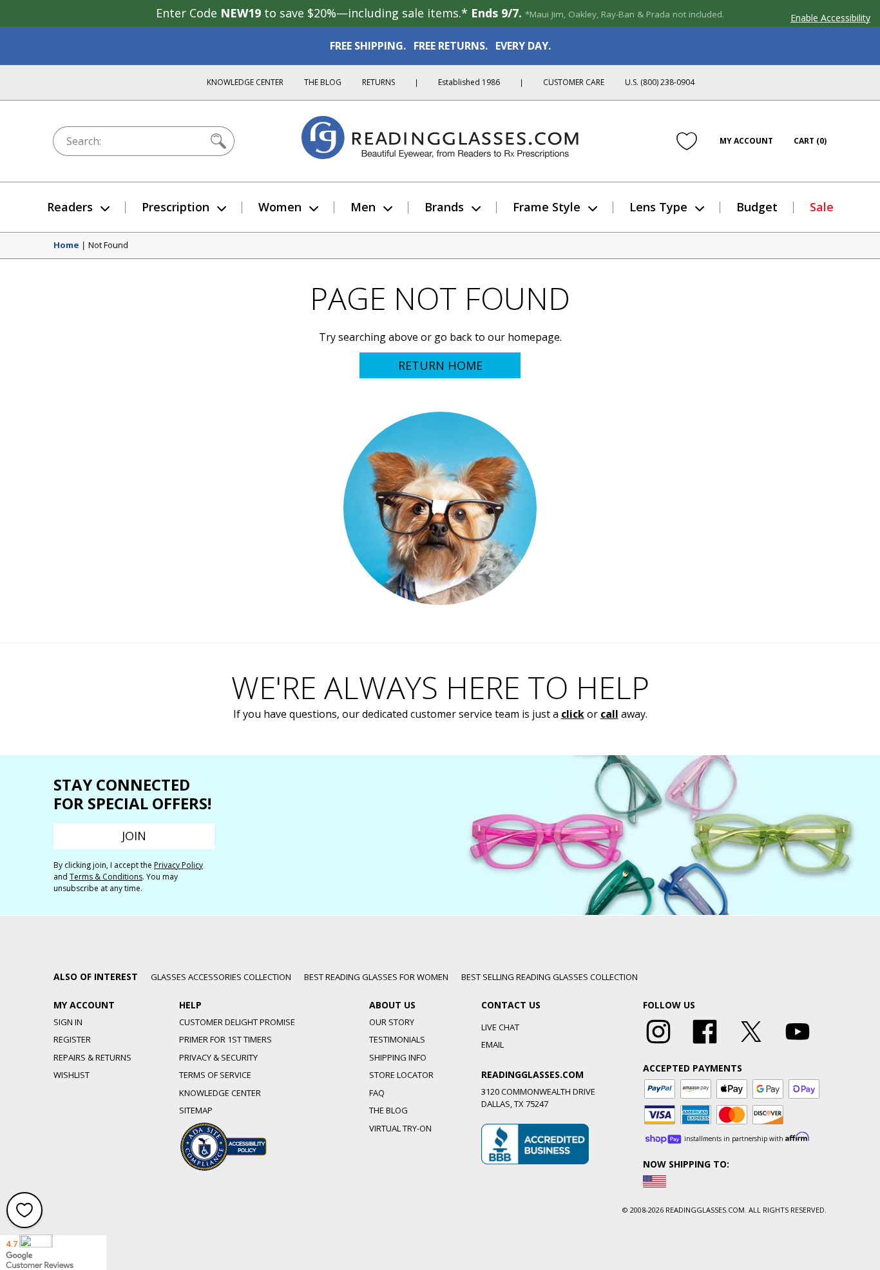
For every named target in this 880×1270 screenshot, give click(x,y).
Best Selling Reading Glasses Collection (549, 977)
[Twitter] (751, 1044)
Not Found (108, 245)
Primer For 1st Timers (225, 1039)
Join (134, 835)
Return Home (440, 365)
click (572, 714)
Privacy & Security (218, 1057)
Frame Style (546, 207)
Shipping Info (397, 1057)
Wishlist (71, 1075)
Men (363, 207)
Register (72, 1039)
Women (279, 207)
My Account (746, 140)
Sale (822, 207)
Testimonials (397, 1039)
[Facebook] (704, 1044)
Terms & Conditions (106, 876)
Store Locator (401, 1075)
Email (492, 1044)
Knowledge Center (245, 82)
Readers (70, 207)
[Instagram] (658, 1044)
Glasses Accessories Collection (221, 977)
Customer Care (573, 82)
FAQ (377, 1093)
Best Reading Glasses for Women (376, 977)
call (609, 714)
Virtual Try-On (400, 1128)
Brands (444, 207)
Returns (378, 82)
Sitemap (196, 1110)
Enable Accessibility (830, 18)
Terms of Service (215, 1075)
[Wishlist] (686, 141)
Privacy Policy (178, 865)
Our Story (391, 1022)
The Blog (322, 82)
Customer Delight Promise (237, 1022)
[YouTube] (797, 1044)
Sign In (67, 1022)
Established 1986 (469, 82)
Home (66, 245)
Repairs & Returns (92, 1057)
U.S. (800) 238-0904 (659, 82)
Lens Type (658, 207)
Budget (757, 207)
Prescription (175, 207)
